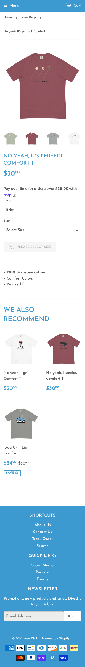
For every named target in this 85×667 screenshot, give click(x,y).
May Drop (28, 17)
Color (8, 200)
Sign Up (72, 616)
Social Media (42, 565)
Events (42, 579)
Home (8, 17)
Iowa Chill (30, 638)
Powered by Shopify (56, 638)
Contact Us (42, 532)
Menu (14, 6)
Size (7, 220)
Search (42, 546)
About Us (42, 525)
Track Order (42, 539)
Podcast (43, 572)
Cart (76, 6)
